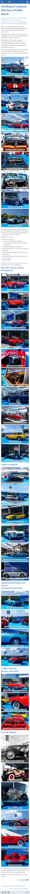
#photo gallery (23, 23)
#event (24, 22)
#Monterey (16, 23)
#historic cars (9, 23)
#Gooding (3, 23)
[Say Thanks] (24, 880)
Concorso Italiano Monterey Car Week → (19, 888)
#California (4, 22)
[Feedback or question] (27, 880)
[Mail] (8, 892)
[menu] (1, 1)
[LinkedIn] (5, 892)
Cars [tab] (9, 2)
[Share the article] (20, 880)
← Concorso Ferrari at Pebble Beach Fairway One (13, 886)
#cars (21, 22)
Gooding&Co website (11, 263)
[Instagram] (27, 1)
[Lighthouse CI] (2, 892)
